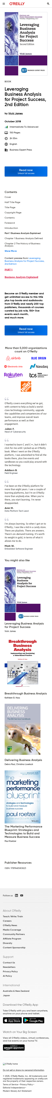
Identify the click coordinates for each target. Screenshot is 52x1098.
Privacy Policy (10, 971)
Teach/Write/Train (13, 916)
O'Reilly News (10, 925)
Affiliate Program (12, 938)
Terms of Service (10, 1084)
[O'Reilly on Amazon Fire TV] (14, 1049)
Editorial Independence (14, 1087)
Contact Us (9, 962)
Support (8, 957)
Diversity (7, 943)
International (11, 985)
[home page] (17, 3)
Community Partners (14, 934)
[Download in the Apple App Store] (12, 1022)
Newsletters (9, 967)
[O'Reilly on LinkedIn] (16, 895)
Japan (6, 995)
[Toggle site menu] (3, 3)
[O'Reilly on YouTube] (21, 895)
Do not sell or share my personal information (23, 1070)
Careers (7, 920)
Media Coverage (12, 929)
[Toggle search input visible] (48, 3)
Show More (11, 251)
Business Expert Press (21, 149)
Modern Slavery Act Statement (17, 1091)
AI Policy (7, 975)
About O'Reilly (12, 910)
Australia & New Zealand (16, 990)
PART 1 (9, 269)
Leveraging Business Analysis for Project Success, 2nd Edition (24, 261)
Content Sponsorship (14, 947)
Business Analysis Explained (21, 277)
